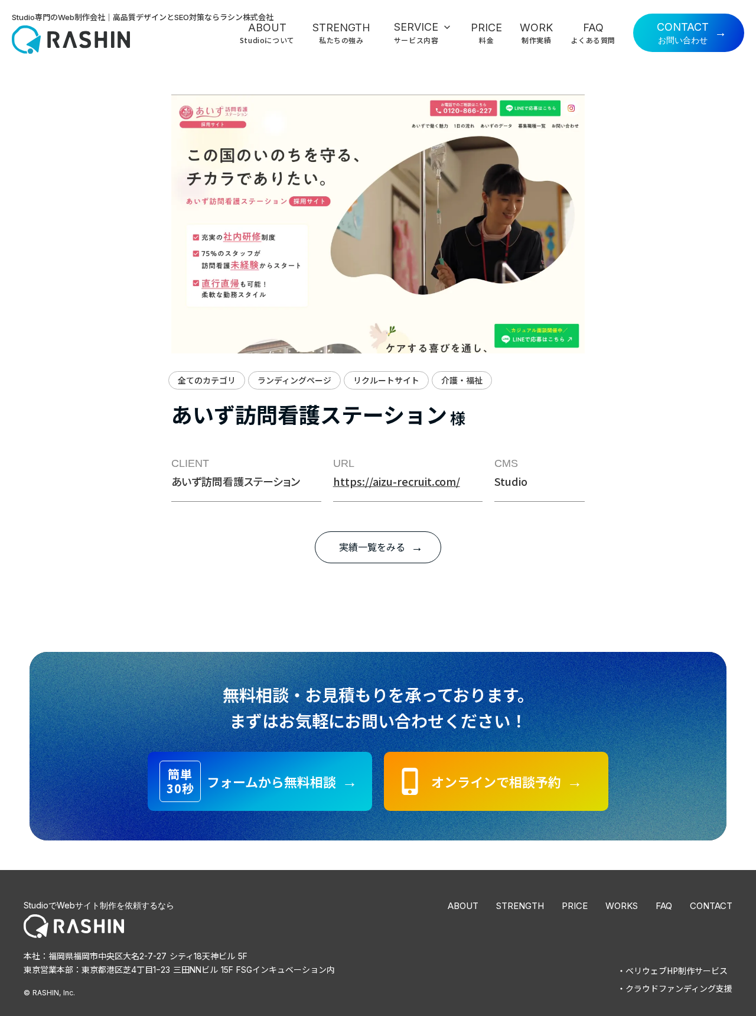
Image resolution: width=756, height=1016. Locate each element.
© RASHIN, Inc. (49, 992)
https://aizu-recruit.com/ (396, 481)
